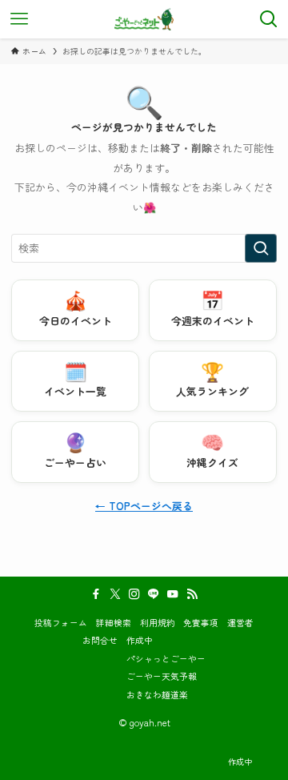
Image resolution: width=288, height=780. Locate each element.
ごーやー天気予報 (161, 675)
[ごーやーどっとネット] (144, 19)
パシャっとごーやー (166, 658)
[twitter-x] (115, 594)
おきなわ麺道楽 (157, 694)
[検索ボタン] (269, 19)
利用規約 (157, 622)
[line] (153, 594)
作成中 (139, 639)
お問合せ (100, 639)
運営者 (240, 622)
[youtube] (173, 594)
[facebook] (96, 594)
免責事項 (200, 622)
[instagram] (134, 594)
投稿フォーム (60, 622)
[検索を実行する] (261, 248)
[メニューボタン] (19, 19)
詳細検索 (113, 622)
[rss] (192, 594)
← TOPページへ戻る (144, 505)
